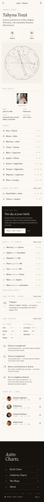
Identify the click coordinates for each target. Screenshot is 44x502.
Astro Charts (22, 3)
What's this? (37, 188)
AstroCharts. (12, 456)
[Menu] (3, 3)
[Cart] (41, 3)
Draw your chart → (15, 231)
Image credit (22, 105)
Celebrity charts (9, 9)
